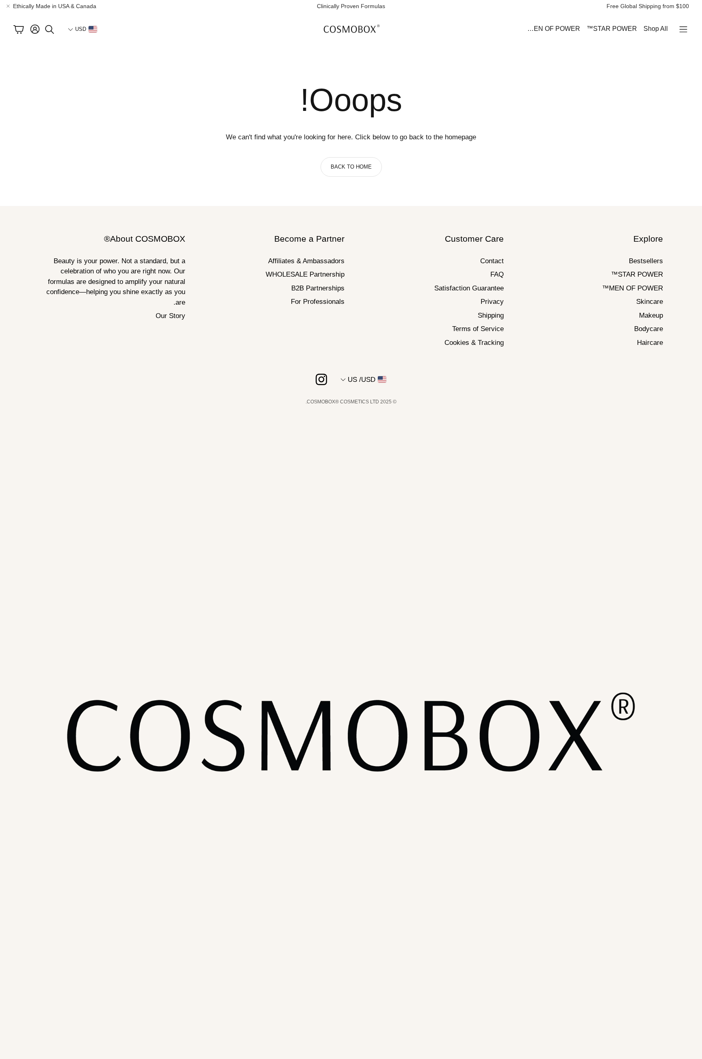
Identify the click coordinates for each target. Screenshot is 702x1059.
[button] (683, 29)
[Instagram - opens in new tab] (321, 379)
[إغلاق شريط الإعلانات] (8, 6)
